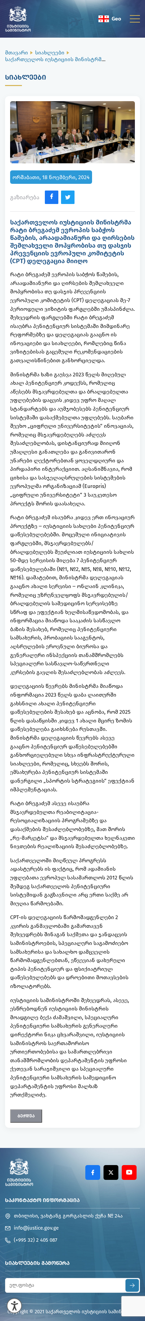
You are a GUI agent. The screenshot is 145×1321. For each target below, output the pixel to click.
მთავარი (16, 52)
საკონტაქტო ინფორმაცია (42, 1200)
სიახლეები (49, 52)
